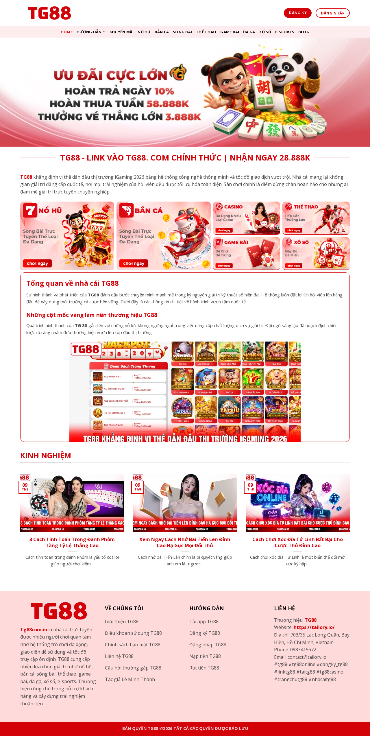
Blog (303, 31)
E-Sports (284, 31)
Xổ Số (265, 31)
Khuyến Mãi (122, 31)
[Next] (351, 527)
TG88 (311, 620)
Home (67, 31)
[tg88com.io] (49, 13)
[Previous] (19, 527)
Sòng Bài (182, 31)
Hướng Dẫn (89, 31)
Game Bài (229, 31)
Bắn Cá (162, 31)
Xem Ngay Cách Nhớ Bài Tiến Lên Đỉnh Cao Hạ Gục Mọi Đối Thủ (184, 542)
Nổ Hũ (144, 31)
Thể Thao (206, 31)
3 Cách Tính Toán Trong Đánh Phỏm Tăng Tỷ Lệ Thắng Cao (72, 542)
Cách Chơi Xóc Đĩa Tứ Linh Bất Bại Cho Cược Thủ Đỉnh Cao (297, 542)
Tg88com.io (33, 629)
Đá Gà (249, 31)
